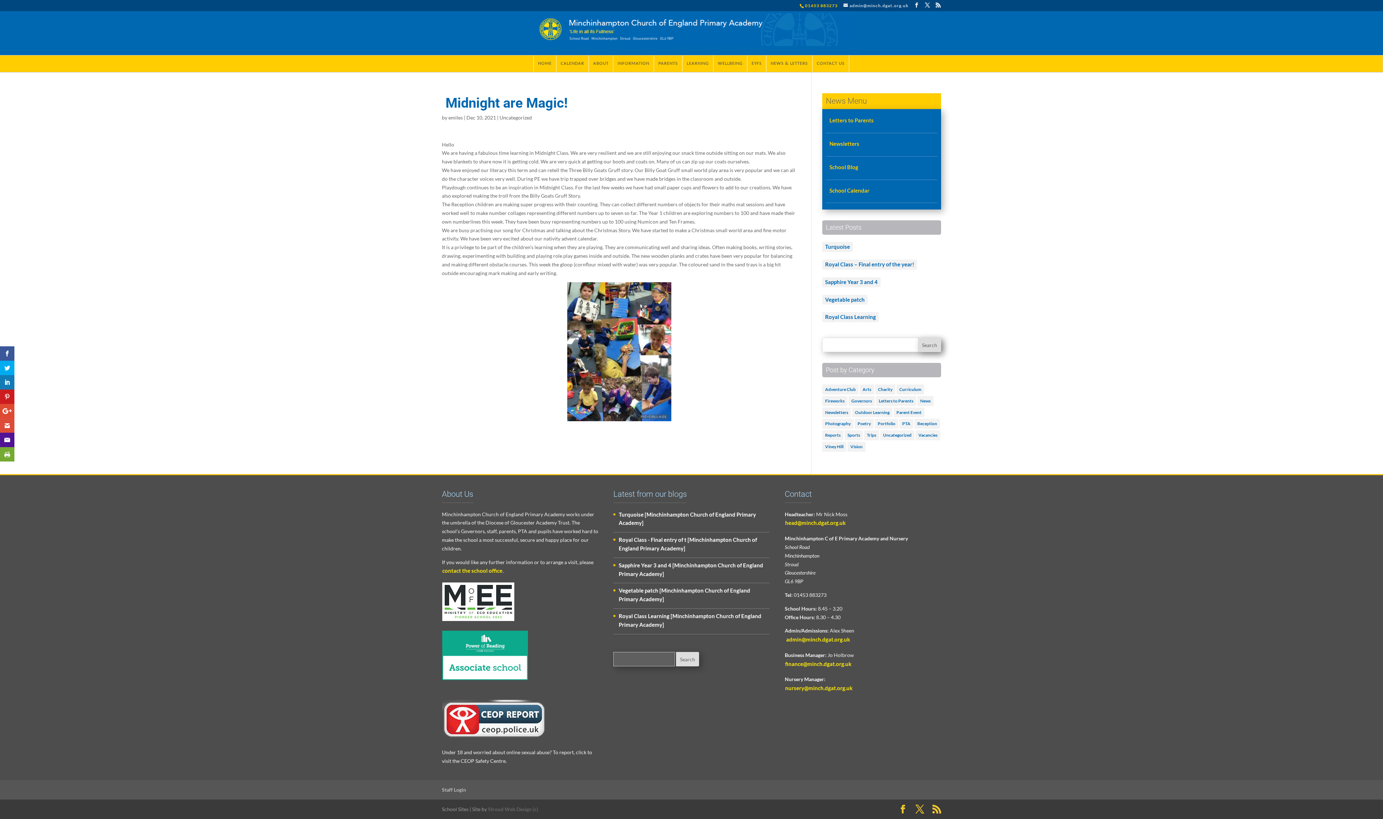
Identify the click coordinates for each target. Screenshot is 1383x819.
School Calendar (849, 190)
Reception (927, 423)
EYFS (757, 63)
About (601, 63)
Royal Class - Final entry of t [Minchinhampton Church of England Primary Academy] (688, 544)
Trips (871, 435)
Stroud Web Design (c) (513, 809)
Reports (833, 435)
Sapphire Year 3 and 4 (851, 282)
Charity (885, 389)
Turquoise (837, 246)
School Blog (843, 167)
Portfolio (886, 423)
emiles (455, 117)
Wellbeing (730, 63)
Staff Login (454, 790)
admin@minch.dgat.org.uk (817, 639)
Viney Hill (834, 446)
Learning (698, 63)
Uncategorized (516, 117)
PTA (906, 423)
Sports (853, 435)
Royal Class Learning (850, 317)
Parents (668, 63)
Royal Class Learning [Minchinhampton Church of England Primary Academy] (690, 620)
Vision (856, 446)
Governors (861, 401)
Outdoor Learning (872, 412)
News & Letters (789, 63)
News (925, 401)
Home (545, 63)
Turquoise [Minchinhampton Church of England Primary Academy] (687, 518)
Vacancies (927, 435)
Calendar (572, 63)
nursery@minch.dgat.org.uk (818, 688)
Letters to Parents (851, 120)
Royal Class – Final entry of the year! (869, 264)
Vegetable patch (845, 299)
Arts (867, 389)
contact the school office (472, 570)
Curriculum (910, 389)
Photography (838, 423)
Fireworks (835, 401)
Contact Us (831, 63)
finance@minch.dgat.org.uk (818, 664)
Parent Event (909, 412)
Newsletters (844, 143)
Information (633, 63)
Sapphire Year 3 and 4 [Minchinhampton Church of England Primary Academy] (691, 569)
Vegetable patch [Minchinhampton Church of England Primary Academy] (684, 594)
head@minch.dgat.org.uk (815, 522)
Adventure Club (840, 389)
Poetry (864, 423)
